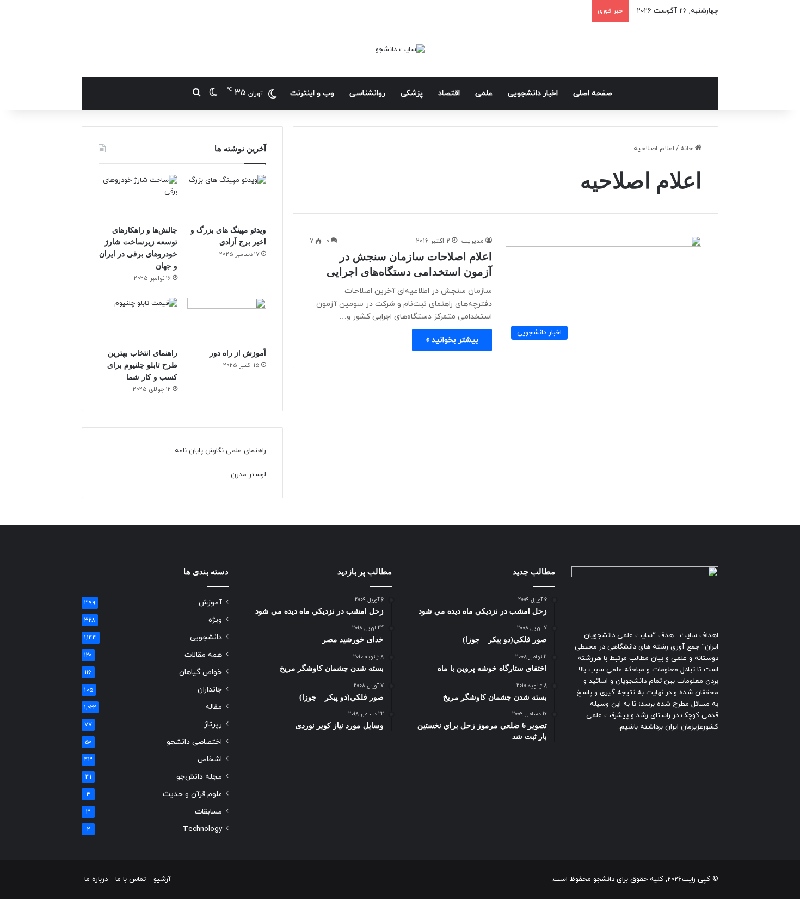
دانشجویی (206, 637)
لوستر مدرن (248, 475)
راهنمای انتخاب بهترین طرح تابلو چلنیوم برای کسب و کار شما (142, 365)
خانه (687, 149)
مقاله (213, 707)
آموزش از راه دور (238, 353)
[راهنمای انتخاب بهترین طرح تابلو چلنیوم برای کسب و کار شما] (138, 320)
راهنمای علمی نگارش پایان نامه (220, 451)
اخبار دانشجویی (533, 93)
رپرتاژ (213, 724)
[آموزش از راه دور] (226, 320)
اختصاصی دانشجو (194, 742)
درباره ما (96, 879)
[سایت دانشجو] (400, 50)
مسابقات (208, 811)
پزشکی (412, 93)
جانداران (210, 689)
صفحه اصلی (592, 93)
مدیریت (472, 241)
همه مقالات (203, 655)
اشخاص (210, 759)
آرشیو (162, 879)
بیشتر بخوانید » (452, 340)
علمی (484, 93)
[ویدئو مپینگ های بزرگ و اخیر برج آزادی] (226, 197)
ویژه (215, 620)
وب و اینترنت (312, 93)
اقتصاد (449, 93)
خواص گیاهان (200, 672)
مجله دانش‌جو (199, 777)
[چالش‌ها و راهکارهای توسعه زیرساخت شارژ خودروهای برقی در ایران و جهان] (138, 197)
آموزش (210, 602)
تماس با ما (130, 879)
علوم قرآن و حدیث (192, 794)
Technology (202, 829)
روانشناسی (367, 93)
